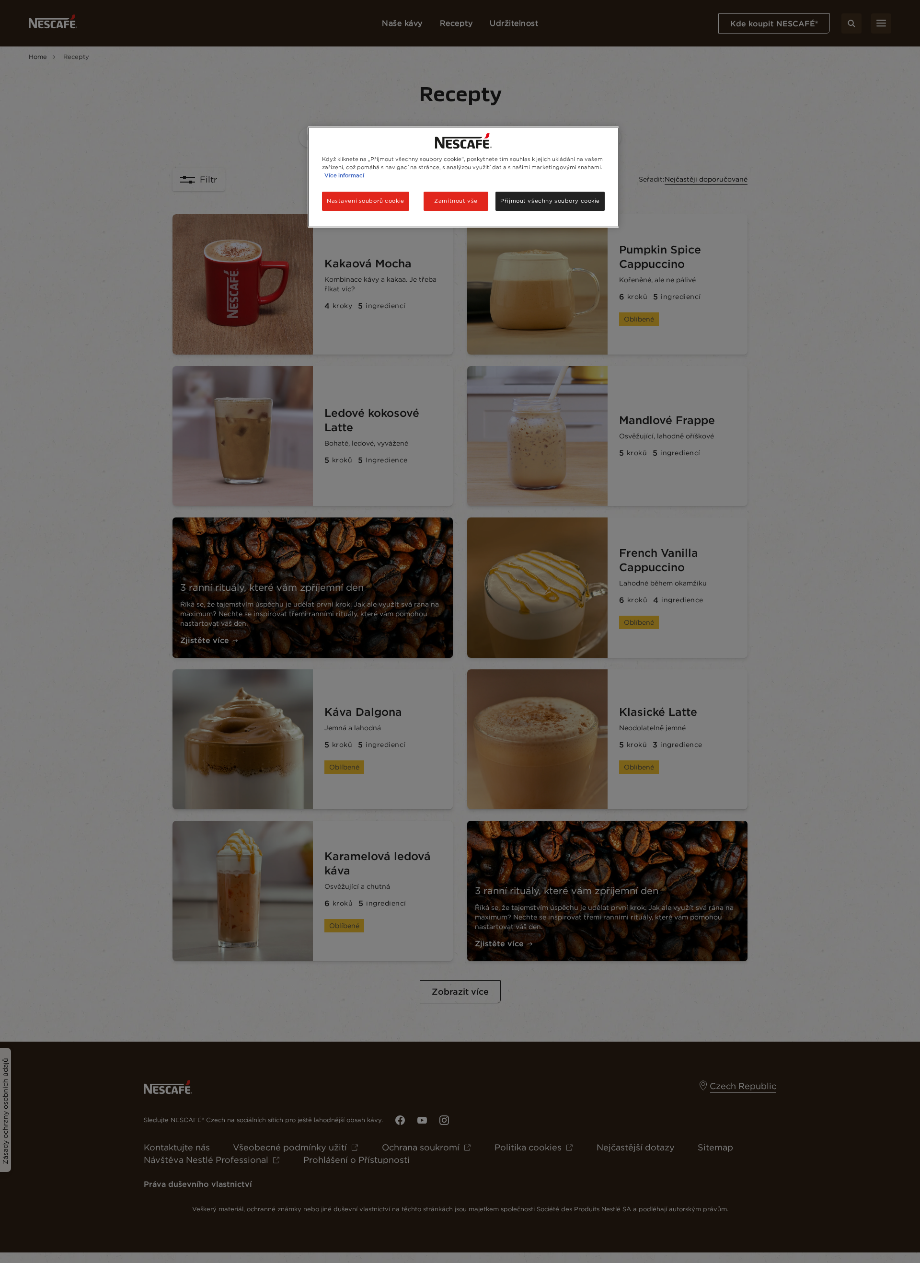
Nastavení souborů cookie (365, 200)
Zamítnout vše (455, 200)
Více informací (344, 175)
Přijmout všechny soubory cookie (550, 200)
